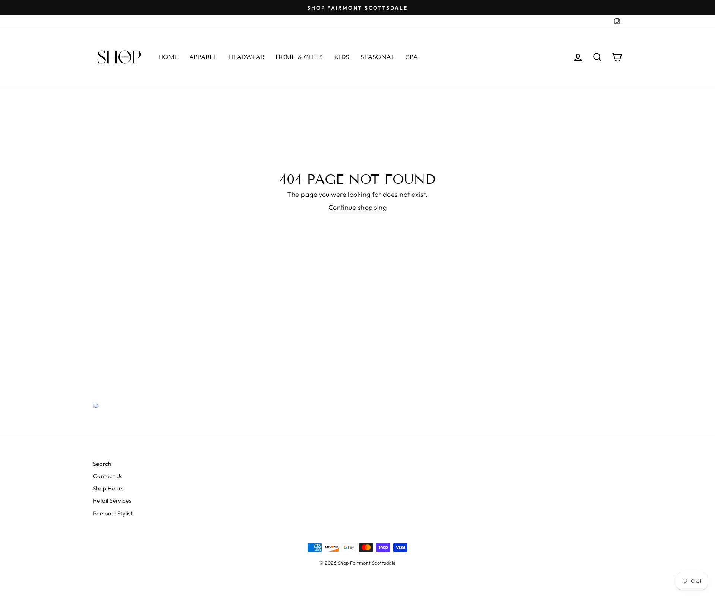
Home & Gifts (299, 56)
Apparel (203, 56)
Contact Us (108, 476)
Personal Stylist (113, 513)
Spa (412, 56)
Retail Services (112, 500)
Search (102, 463)
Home (168, 56)
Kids (341, 56)
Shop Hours (108, 488)
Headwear (246, 56)
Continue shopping (357, 207)
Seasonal (377, 56)
